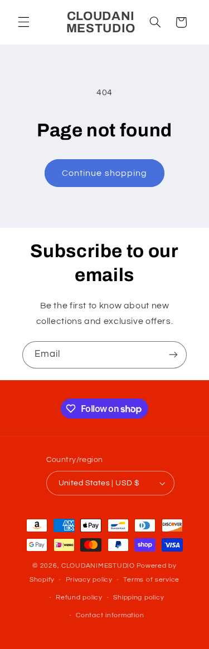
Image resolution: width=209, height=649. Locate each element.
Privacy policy (89, 580)
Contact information (110, 615)
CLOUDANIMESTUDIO (98, 566)
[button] (23, 22)
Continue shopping (104, 173)
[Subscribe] (173, 354)
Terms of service (151, 580)
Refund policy (79, 597)
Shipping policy (138, 597)
